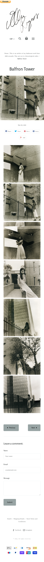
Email (6, 464)
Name (6, 450)
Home (6, 53)
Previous (12, 428)
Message (7, 478)
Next (33, 428)
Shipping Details (19, 519)
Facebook (18, 530)
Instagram (28, 530)
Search (9, 519)
